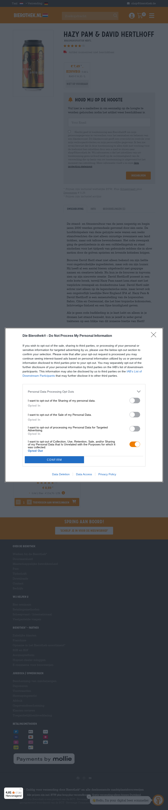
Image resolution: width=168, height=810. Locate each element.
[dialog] (84, 405)
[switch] (134, 400)
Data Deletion (61, 474)
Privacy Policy (107, 474)
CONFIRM (54, 459)
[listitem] (84, 391)
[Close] (155, 336)
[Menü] (20, 790)
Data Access (84, 474)
